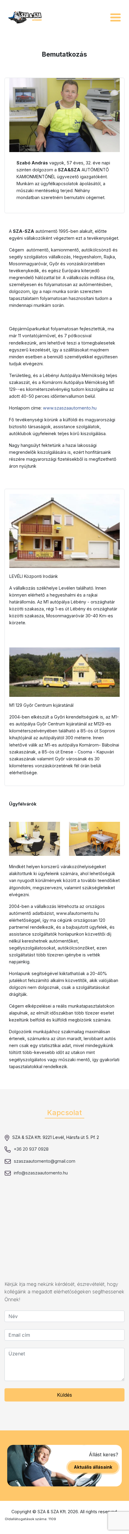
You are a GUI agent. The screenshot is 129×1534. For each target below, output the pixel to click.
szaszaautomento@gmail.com (44, 1161)
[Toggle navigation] (116, 17)
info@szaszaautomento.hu (41, 1172)
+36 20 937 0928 (31, 1149)
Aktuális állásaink (93, 1467)
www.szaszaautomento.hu (70, 407)
